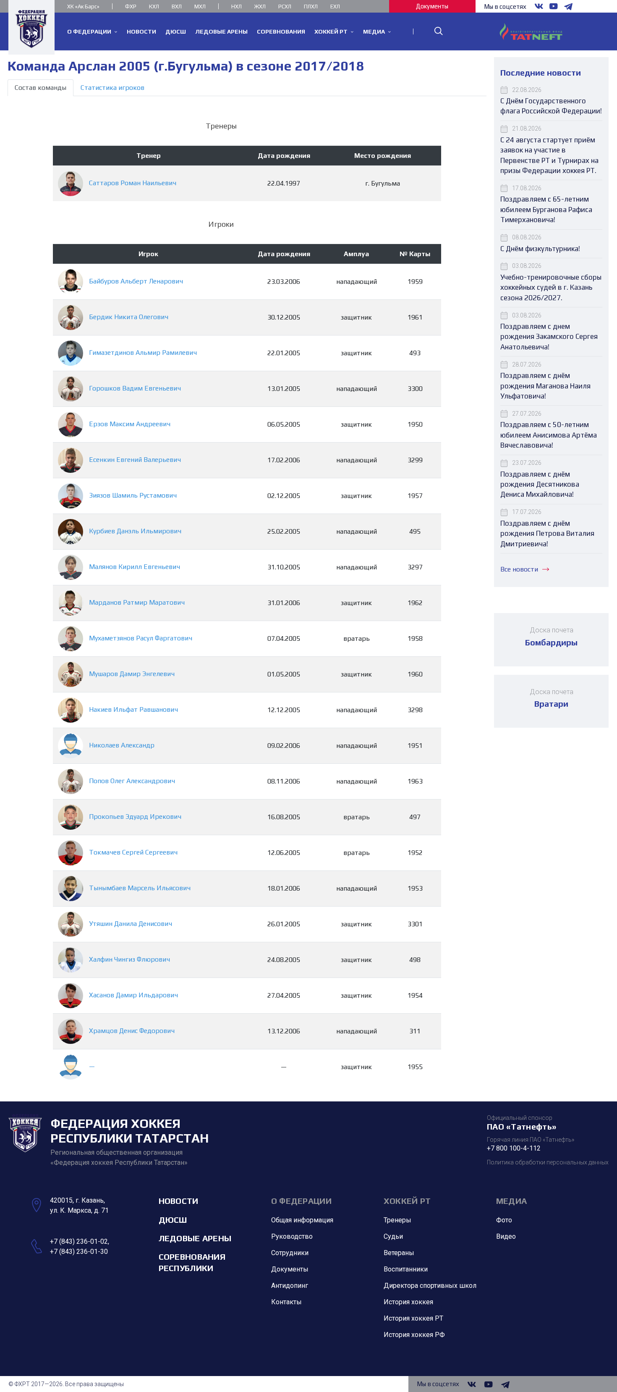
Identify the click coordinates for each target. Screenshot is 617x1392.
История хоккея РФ (414, 1335)
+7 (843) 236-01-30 (79, 1252)
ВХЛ (177, 6)
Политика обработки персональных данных (548, 1162)
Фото (504, 1220)
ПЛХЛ (311, 6)
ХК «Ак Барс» (83, 6)
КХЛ (154, 6)
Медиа (511, 1201)
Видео (506, 1236)
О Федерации (301, 1201)
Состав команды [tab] (40, 88)
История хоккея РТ (413, 1318)
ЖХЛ (260, 6)
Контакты (286, 1302)
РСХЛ (284, 6)
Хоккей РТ (407, 1201)
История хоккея (408, 1302)
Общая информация (302, 1220)
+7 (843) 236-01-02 (79, 1241)
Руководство (292, 1236)
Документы (432, 6)
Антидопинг (289, 1286)
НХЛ (236, 6)
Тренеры (397, 1220)
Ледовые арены (195, 1238)
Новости (179, 1201)
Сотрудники (289, 1253)
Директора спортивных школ (430, 1286)
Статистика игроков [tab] (112, 88)
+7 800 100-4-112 (514, 1148)
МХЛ (200, 6)
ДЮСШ (173, 1219)
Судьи (393, 1236)
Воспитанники (406, 1269)
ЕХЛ (335, 6)
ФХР (130, 6)
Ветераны (399, 1253)
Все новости (519, 569)
